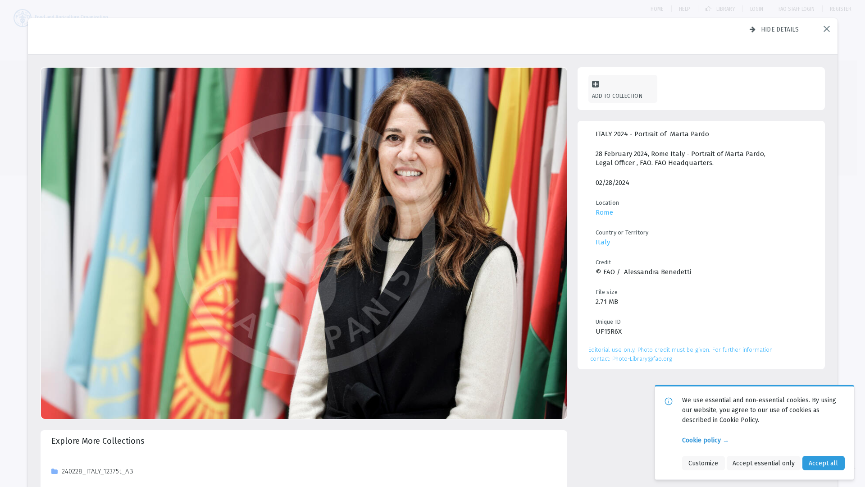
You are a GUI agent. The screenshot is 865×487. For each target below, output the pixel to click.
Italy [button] (603, 242)
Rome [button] (604, 212)
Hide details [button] (780, 29)
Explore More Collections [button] (98, 441)
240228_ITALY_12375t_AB (97, 471)
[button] (826, 28)
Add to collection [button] (617, 95)
